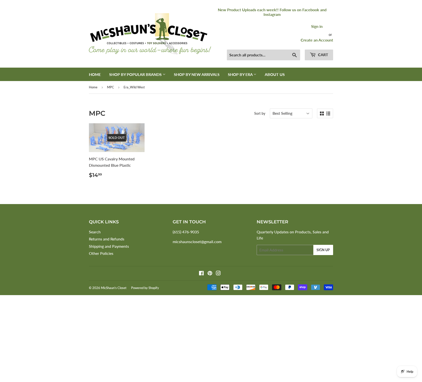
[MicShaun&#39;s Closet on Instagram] (218, 273)
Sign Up (323, 250)
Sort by (259, 113)
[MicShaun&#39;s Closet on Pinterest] (209, 273)
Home (95, 74)
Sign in (317, 26)
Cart (322, 54)
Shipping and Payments (109, 246)
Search (95, 231)
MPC (110, 87)
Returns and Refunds (106, 239)
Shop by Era (240, 74)
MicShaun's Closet (114, 288)
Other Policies (101, 253)
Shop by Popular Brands (136, 74)
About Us (275, 74)
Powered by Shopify (145, 288)
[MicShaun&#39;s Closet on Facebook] (201, 273)
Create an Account (317, 40)
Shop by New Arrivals (197, 74)
